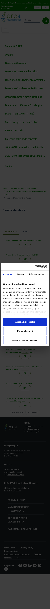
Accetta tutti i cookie (25, 322)
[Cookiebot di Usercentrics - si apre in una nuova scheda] (35, 266)
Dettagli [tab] (21, 274)
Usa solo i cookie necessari (25, 340)
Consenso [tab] (8, 274)
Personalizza (23, 331)
